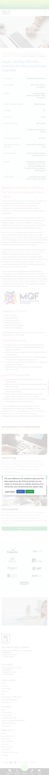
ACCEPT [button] (30, 491)
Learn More (10, 492)
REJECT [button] (20, 491)
